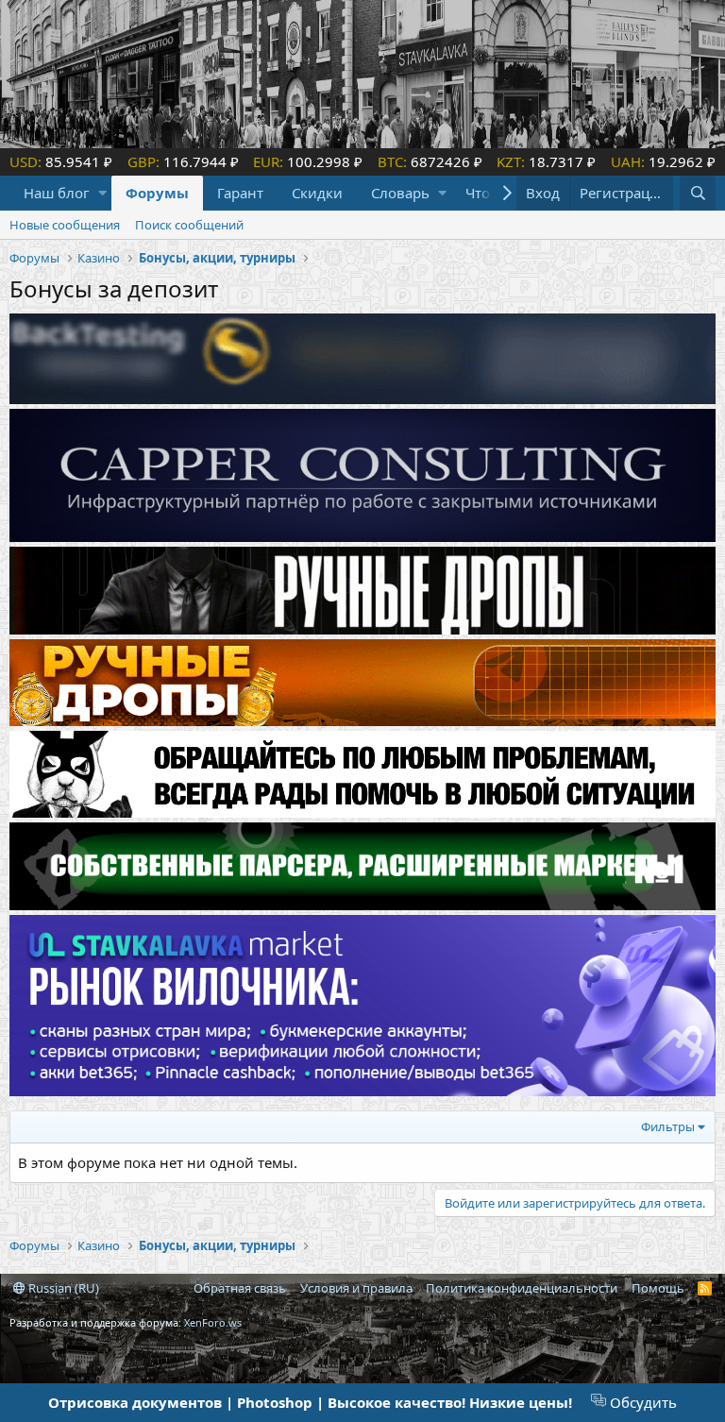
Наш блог (57, 192)
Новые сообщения (64, 224)
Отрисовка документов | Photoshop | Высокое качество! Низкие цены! (310, 1402)
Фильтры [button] (668, 1126)
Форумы (157, 192)
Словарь (400, 192)
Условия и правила (356, 1287)
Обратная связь (240, 1287)
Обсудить (641, 1402)
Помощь (658, 1287)
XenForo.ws (213, 1322)
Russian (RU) (62, 1287)
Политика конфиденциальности (521, 1287)
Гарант (240, 192)
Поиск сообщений (189, 224)
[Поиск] (698, 193)
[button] (102, 193)
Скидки (317, 192)
